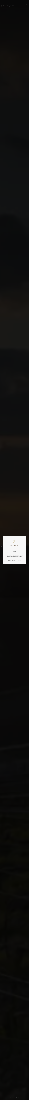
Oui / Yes (14, 551)
